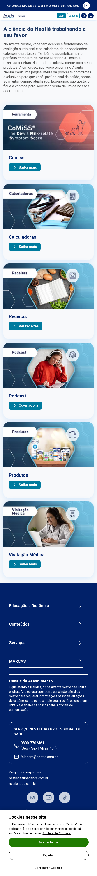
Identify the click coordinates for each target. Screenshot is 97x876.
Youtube (48, 797)
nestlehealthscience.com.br (28, 778)
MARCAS (17, 661)
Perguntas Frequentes (25, 772)
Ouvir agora (28, 405)
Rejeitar (48, 855)
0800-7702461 (32, 743)
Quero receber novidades (86, 5)
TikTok (64, 797)
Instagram (32, 797)
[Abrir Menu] (91, 15)
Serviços (17, 642)
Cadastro (73, 16)
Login (61, 16)
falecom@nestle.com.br (39, 757)
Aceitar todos (48, 842)
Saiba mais (28, 167)
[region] (48, 843)
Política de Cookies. (57, 833)
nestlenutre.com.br (22, 784)
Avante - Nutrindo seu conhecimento (15, 15)
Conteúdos (19, 624)
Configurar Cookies (48, 867)
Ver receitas (29, 326)
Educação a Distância (29, 605)
